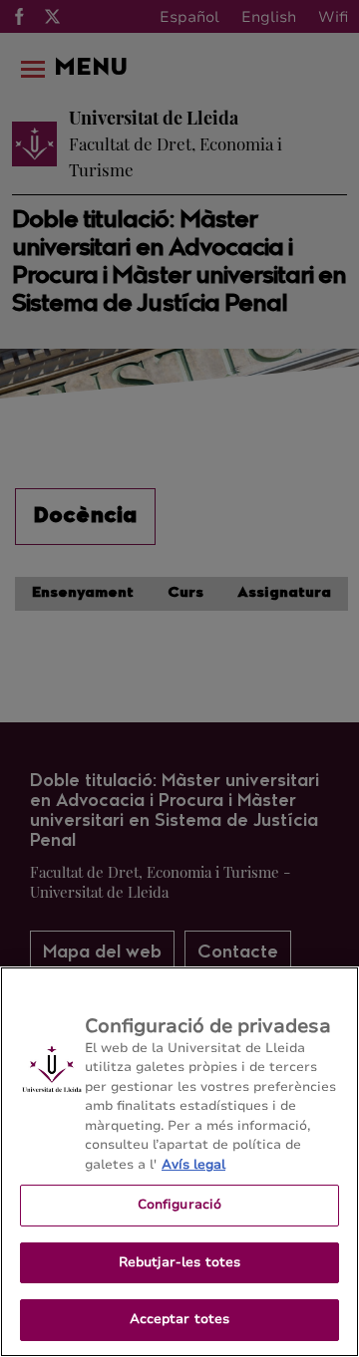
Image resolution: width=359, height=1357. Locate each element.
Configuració (180, 1205)
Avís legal (193, 1165)
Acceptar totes (180, 1319)
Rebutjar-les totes (179, 1262)
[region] (179, 1161)
